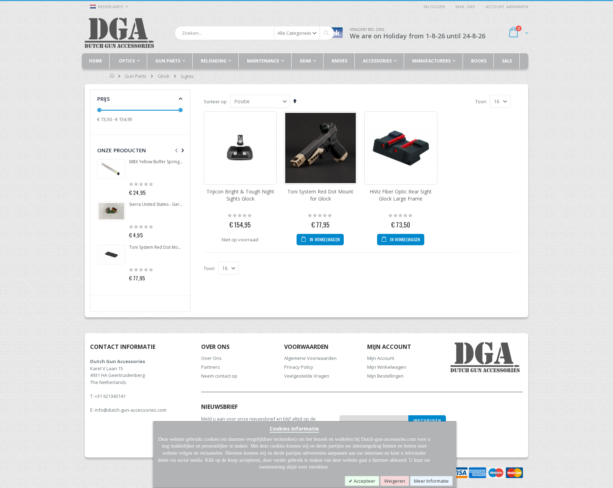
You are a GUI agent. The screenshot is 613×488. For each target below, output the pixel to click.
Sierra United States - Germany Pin (156, 204)
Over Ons (211, 358)
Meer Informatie (431, 481)
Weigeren (394, 481)
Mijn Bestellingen (385, 376)
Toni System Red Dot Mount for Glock (320, 195)
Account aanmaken (507, 6)
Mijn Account (380, 358)
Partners (210, 367)
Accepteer (364, 481)
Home (112, 75)
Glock (164, 76)
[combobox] (254, 33)
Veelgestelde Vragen (306, 376)
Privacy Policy (298, 367)
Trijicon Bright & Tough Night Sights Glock (240, 195)
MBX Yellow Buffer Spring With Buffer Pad (156, 162)
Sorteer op (215, 101)
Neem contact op (219, 376)
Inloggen (434, 6)
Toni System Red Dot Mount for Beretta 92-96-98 (156, 247)
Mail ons (465, 6)
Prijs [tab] (103, 98)
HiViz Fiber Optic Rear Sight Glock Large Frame (401, 195)
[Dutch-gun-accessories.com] (119, 33)
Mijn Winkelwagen (386, 367)
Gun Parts (136, 76)
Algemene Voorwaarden (310, 358)
